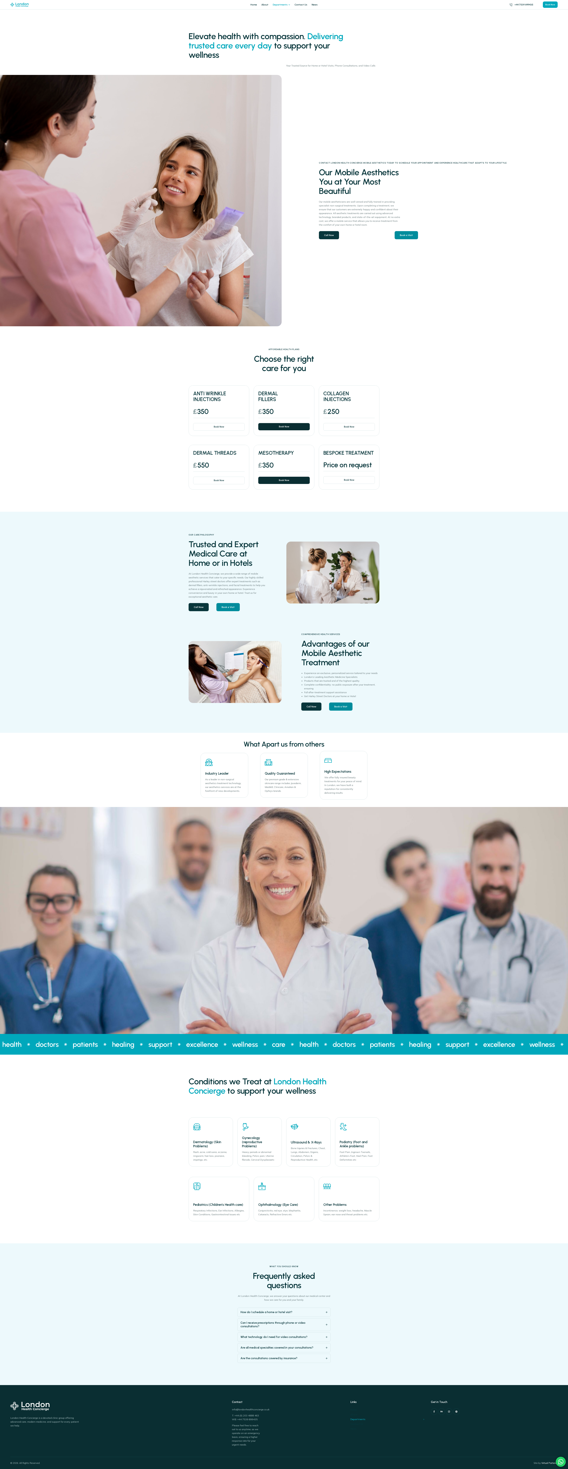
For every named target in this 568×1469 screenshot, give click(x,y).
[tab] (284, 1312)
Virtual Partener (549, 1463)
